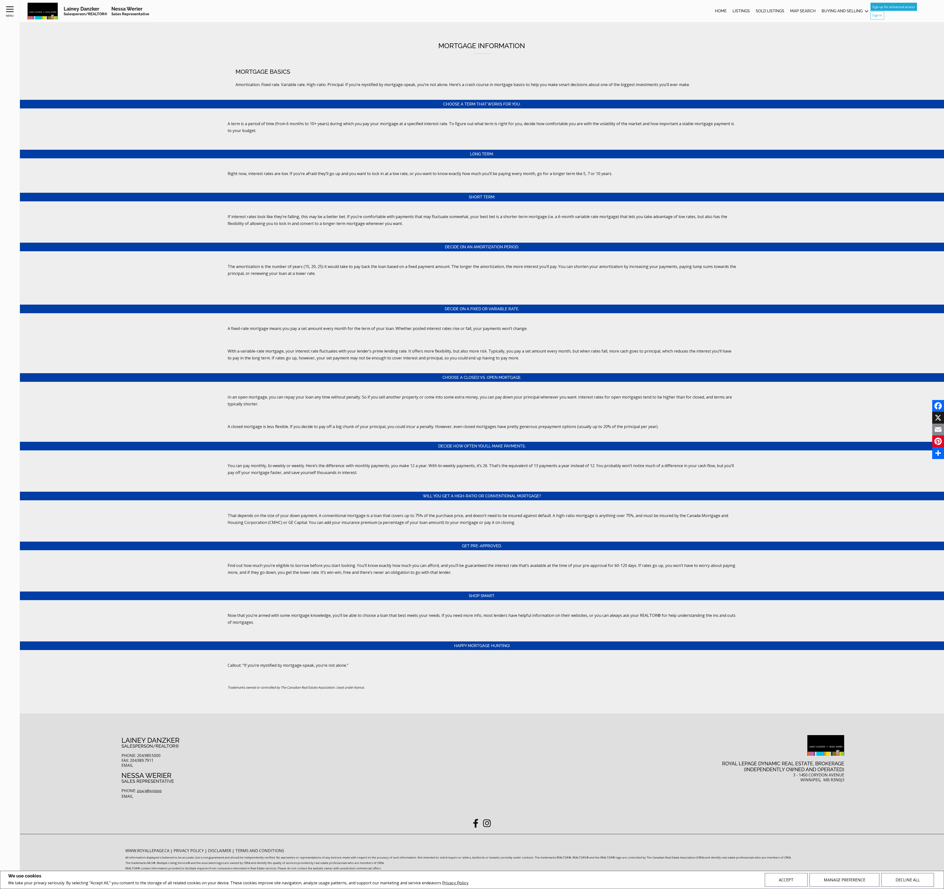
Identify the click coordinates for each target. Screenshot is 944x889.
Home (721, 11)
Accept (786, 880)
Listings (741, 11)
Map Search (803, 11)
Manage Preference (844, 880)
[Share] (938, 453)
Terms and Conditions (259, 850)
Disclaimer (220, 850)
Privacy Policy (455, 883)
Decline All (908, 880)
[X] (938, 418)
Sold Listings (770, 11)
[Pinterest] (938, 441)
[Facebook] (938, 406)
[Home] (43, 11)
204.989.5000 (149, 790)
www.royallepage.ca (147, 850)
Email (127, 765)
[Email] (938, 429)
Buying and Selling (842, 11)
